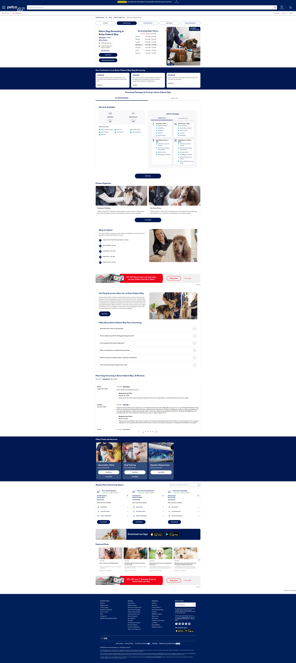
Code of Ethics (156, 607)
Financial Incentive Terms (183, 618)
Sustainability (156, 625)
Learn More (148, 220)
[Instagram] (186, 624)
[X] (179, 624)
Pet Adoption (132, 618)
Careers (154, 603)
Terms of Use (186, 617)
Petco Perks (131, 603)
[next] (157, 431)
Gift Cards (155, 618)
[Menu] (3, 7)
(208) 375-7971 (100, 499)
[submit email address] (193, 604)
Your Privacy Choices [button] (141, 643)
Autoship (130, 620)
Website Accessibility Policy (108, 618)
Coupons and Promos (158, 620)
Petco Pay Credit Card (134, 607)
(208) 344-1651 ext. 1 (106, 43)
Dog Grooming (132, 605)
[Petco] (15, 7)
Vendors (154, 612)
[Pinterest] (183, 624)
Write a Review (103, 40)
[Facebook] (176, 624)
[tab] (122, 98)
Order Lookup (104, 607)
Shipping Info (104, 605)
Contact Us (103, 616)
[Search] (275, 7)
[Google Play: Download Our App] (189, 630)
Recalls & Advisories (106, 609)
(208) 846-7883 (136, 499)
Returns (102, 603)
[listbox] (148, 406)
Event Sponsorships (157, 609)
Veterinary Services (134, 614)
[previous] (139, 431)
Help (101, 614)
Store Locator (104, 612)
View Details (103, 522)
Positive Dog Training (134, 612)
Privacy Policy (129, 643)
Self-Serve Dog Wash (134, 609)
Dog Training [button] (169, 23)
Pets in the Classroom (134, 629)
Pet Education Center (134, 622)
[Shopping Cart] (290, 7)
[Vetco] (103, 638)
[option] (148, 406)
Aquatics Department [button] (190, 23)
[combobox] (185, 485)
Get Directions (105, 50)
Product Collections (134, 627)
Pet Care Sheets (132, 625)
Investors (154, 622)
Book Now (108, 55)
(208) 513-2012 (171, 499)
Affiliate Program (157, 614)
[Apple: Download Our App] (179, 630)
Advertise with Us (157, 627)
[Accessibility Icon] (178, 644)
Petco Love (155, 616)
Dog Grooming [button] (126, 23)
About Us (154, 605)
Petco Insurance (132, 616)
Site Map (154, 643)
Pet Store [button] (105, 23)
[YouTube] (189, 624)
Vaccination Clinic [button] (148, 23)
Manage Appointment (108, 60)
